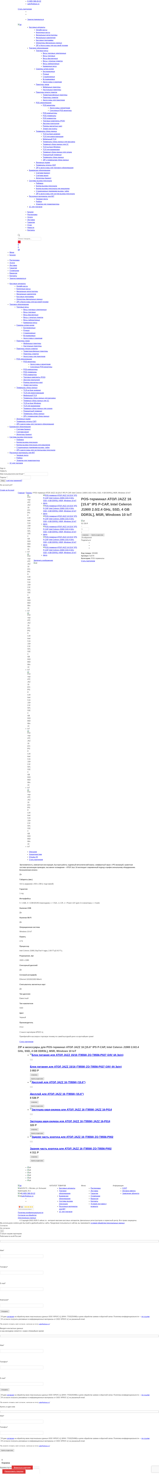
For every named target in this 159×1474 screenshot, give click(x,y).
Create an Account (7, 490)
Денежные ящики (43, 162)
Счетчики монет (42, 175)
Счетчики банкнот (43, 173)
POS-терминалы (49, 116)
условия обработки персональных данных (108, 1223)
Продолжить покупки (14, 1471)
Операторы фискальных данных (49, 43)
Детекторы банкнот (43, 178)
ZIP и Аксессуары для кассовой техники (52, 45)
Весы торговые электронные (54, 53)
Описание (33, 852)
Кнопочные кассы (43, 32)
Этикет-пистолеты (50, 129)
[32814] (31, 1087)
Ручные (46, 74)
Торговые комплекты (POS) (54, 121)
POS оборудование (43, 103)
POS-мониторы (49, 105)
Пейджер (39, 183)
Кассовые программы (44, 40)
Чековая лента (42, 199)
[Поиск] (19, 242)
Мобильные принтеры (52, 87)
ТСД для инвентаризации (53, 136)
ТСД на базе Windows (51, 147)
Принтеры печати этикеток (46, 92)
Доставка (13, 265)
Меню (12, 252)
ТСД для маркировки (51, 149)
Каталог (13, 255)
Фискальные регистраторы (46, 35)
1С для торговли (35, 207)
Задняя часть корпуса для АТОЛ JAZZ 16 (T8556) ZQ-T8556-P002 (71, 1148)
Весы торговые (49, 56)
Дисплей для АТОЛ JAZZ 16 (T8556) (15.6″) (57, 1093)
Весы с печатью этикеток (53, 61)
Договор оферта (129, 1191)
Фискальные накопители (45, 38)
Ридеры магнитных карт (52, 126)
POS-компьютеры (50, 113)
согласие (10, 1316)
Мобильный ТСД (49, 139)
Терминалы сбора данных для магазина (59, 142)
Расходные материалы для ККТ (41, 196)
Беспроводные (49, 71)
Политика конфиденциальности (30, 1213)
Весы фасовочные (50, 58)
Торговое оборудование (38, 48)
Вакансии (13, 273)
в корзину (85, 535)
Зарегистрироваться (35, 19)
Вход (2, 480)
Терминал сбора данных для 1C (56, 144)
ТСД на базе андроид (51, 134)
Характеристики (35, 854)
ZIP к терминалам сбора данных (56, 160)
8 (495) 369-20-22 (34, 1)
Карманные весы (50, 66)
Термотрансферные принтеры (55, 95)
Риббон (39, 201)
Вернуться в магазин (22, 1467)
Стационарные (49, 77)
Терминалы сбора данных (46, 131)
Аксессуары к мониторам (60, 108)
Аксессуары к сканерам (52, 82)
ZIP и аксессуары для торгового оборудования (54, 168)
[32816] (31, 1141)
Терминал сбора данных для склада (57, 152)
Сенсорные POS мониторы (61, 110)
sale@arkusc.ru (33, 4)
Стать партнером (25, 9)
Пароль (3, 477)
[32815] (31, 1114)
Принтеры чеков (42, 84)
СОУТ (124, 1188)
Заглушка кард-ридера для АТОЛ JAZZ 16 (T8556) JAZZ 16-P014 (70, 1121)
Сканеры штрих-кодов (45, 69)
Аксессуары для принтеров (54, 100)
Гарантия (13, 268)
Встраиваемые (49, 79)
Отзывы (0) (33, 857)
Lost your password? (14, 480)
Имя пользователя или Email (12, 474)
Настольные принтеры (52, 90)
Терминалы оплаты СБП (46, 165)
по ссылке (145, 1316)
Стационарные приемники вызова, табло (52, 191)
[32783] (31, 1059)
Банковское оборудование (39, 170)
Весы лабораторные (51, 64)
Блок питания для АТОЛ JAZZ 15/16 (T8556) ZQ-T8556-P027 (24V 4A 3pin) (76, 1066)
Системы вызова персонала (40, 181)
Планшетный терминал (52, 155)
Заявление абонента (130, 1193)
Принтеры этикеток (50, 97)
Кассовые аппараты (37, 27)
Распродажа (14, 260)
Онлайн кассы (41, 30)
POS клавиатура (49, 118)
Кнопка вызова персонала (46, 186)
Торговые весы (42, 51)
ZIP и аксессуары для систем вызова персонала (55, 194)
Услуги (12, 263)
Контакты (13, 276)
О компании (14, 271)
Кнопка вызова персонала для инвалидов (53, 188)
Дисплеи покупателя (51, 123)
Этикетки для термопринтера (47, 204)
